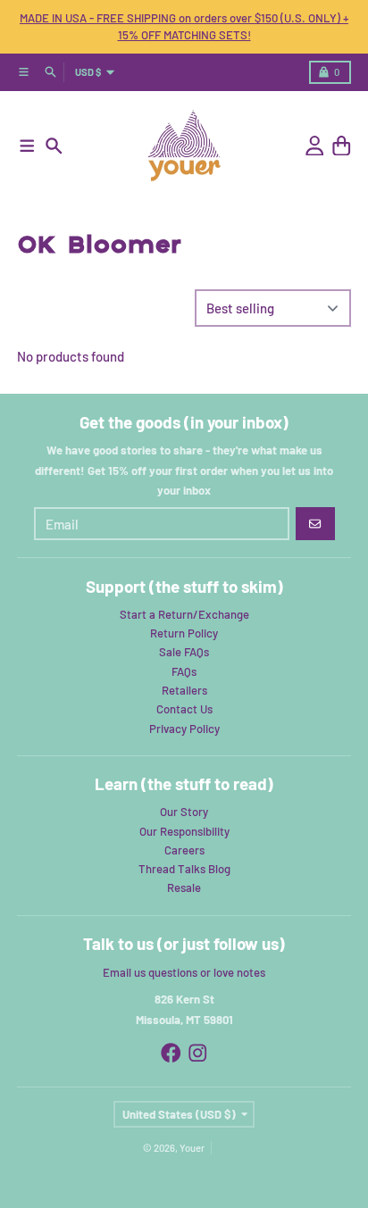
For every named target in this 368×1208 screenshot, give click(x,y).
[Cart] (341, 146)
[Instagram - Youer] (198, 1053)
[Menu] (27, 146)
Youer (192, 1148)
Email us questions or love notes (184, 972)
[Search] (54, 146)
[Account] (315, 146)
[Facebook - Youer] (171, 1053)
